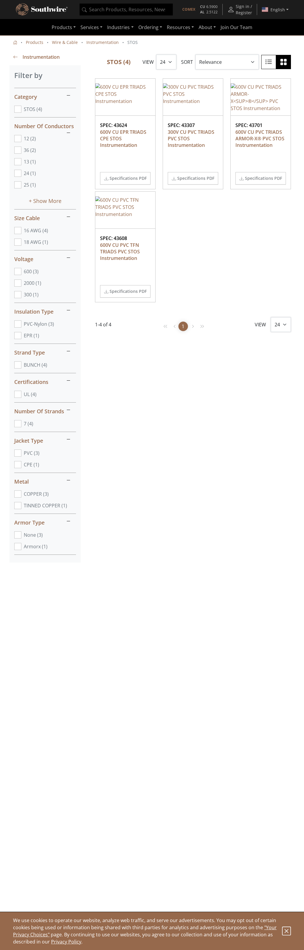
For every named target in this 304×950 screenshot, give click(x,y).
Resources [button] (178, 27)
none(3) (33, 535)
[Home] (15, 42)
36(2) (30, 150)
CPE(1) (31, 464)
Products (34, 42)
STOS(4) (33, 109)
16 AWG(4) (36, 230)
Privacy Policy (66, 941)
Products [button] (62, 27)
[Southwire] (42, 9)
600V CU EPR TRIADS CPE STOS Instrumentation (124, 138)
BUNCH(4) (35, 365)
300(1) (31, 294)
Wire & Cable (65, 42)
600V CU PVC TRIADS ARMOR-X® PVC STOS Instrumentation (260, 138)
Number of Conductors (44, 126)
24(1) (30, 173)
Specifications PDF (128, 178)
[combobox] (126, 9)
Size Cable (27, 218)
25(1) (30, 185)
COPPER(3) (36, 494)
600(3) (31, 271)
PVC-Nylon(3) (39, 324)
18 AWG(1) (36, 242)
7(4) (28, 423)
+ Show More (45, 200)
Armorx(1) (36, 546)
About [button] (205, 27)
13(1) (30, 161)
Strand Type (29, 352)
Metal (21, 481)
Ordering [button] (148, 27)
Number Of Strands (39, 411)
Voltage (23, 259)
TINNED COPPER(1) (45, 505)
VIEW (148, 62)
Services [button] (89, 27)
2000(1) (32, 283)
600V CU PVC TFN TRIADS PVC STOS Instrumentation (120, 251)
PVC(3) (31, 453)
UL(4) (30, 394)
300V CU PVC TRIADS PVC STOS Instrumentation (192, 138)
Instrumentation (102, 42)
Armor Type (29, 522)
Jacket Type (28, 440)
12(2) (30, 138)
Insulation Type (33, 311)
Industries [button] (118, 27)
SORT (187, 62)
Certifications (31, 381)
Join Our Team (236, 27)
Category (25, 96)
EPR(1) (31, 335)
